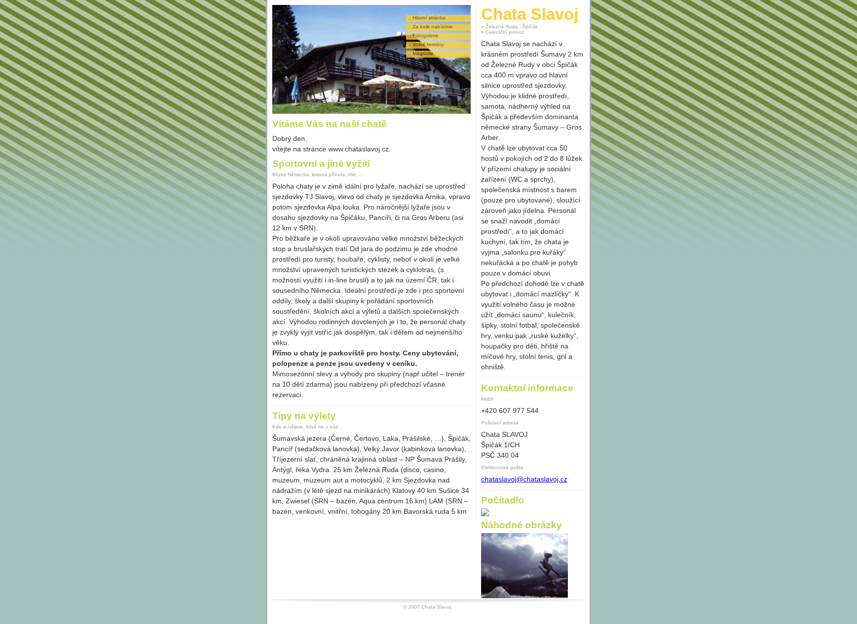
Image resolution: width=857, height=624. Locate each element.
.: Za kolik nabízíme (430, 26)
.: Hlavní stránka (426, 17)
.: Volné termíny (426, 44)
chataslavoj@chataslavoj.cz (524, 479)
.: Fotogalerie (423, 35)
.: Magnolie (420, 53)
